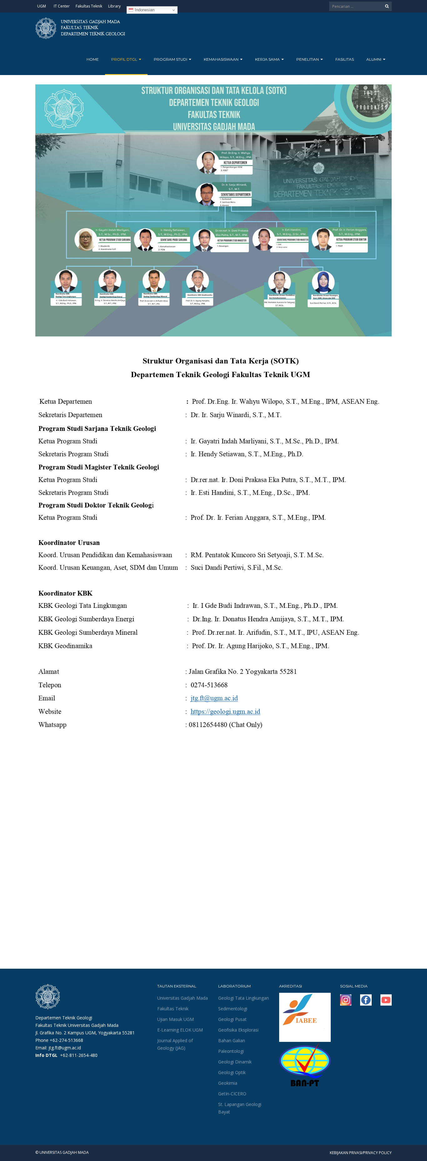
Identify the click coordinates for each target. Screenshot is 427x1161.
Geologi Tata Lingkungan (243, 998)
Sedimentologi (232, 1009)
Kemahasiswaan (221, 59)
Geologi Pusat (232, 1019)
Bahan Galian (231, 1040)
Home (93, 59)
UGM (41, 6)
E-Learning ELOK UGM (180, 1030)
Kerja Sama (268, 59)
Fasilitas (344, 59)
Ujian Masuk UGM (175, 1019)
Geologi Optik (232, 1072)
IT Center (62, 6)
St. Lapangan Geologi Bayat (239, 1108)
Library (114, 6)
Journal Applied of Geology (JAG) (175, 1044)
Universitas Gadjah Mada (182, 998)
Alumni (374, 59)
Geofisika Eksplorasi (238, 1030)
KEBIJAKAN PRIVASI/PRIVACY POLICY (361, 1152)
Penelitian (308, 59)
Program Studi (171, 59)
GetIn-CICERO (232, 1094)
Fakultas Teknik (89, 6)
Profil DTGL (124, 59)
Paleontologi (231, 1051)
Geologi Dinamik (235, 1062)
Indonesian (143, 10)
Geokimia (227, 1083)
